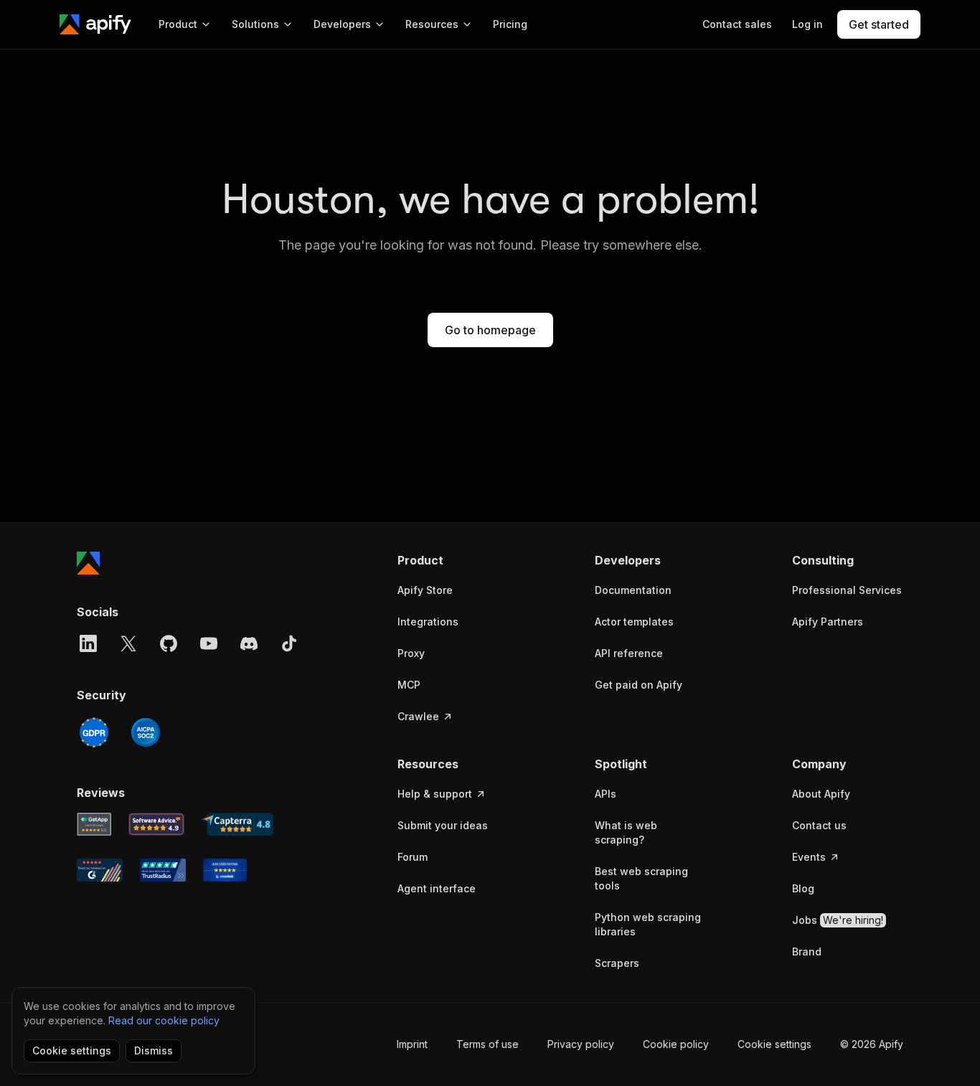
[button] (453, 560)
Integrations (427, 621)
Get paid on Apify (638, 685)
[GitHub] (168, 643)
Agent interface (436, 888)
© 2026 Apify (871, 1044)
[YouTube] (208, 643)
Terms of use (487, 1044)
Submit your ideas (442, 825)
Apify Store (425, 590)
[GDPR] (94, 732)
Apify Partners (827, 621)
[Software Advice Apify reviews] (156, 824)
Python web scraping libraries (648, 924)
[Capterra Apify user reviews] (237, 824)
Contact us (819, 825)
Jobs (837, 920)
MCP (408, 685)
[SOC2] (145, 732)
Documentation (633, 590)
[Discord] (248, 643)
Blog (803, 888)
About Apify (821, 794)
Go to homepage (490, 330)
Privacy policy (580, 1044)
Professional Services (847, 590)
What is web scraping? (626, 832)
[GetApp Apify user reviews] (94, 824)
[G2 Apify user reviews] (100, 870)
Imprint (412, 1044)
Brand (806, 951)
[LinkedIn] (88, 643)
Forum (412, 857)
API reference (629, 653)
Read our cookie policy (164, 1020)
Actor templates (634, 621)
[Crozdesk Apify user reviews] (225, 870)
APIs (605, 794)
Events (809, 857)
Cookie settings (774, 1044)
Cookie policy (676, 1044)
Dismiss (153, 1050)
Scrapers (617, 963)
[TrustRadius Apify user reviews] (163, 870)
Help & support (434, 794)
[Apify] (95, 24)
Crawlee (418, 716)
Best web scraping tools (641, 878)
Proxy (411, 653)
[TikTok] (289, 643)
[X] (128, 643)
